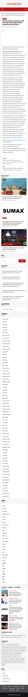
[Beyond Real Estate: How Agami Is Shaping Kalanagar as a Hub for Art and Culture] (14, 186)
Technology (11, 690)
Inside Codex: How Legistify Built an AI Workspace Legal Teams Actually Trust (11, 277)
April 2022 (4, 460)
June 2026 (4, 324)
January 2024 (5, 403)
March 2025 (5, 365)
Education (4, 511)
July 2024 (4, 387)
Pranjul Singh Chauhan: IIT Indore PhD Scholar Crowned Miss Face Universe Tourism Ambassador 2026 (13, 298)
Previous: (13, 161)
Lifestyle (23, 686)
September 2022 (6, 447)
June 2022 (4, 455)
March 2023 (5, 430)
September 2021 (6, 479)
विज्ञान (3, 576)
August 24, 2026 (14, 200)
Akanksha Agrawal (7, 26)
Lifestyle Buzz (5, 525)
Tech (3, 552)
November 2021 (6, 474)
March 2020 (5, 490)
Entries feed (5, 675)
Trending (4, 557)
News (3, 530)
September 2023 (6, 414)
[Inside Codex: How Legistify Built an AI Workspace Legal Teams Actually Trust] (4, 600)
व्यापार (3, 579)
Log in (3, 673)
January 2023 (5, 436)
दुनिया (3, 571)
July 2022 (4, 452)
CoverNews (11, 694)
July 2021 (4, 485)
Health (18, 688)
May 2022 (4, 458)
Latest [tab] (4, 587)
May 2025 (4, 360)
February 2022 (5, 466)
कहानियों (3, 563)
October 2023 (5, 411)
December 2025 (6, 340)
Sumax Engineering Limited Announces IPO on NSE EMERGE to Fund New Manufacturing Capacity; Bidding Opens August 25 (13, 223)
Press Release (10, 193)
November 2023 (6, 409)
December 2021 (6, 471)
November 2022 (6, 441)
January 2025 (5, 370)
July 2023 (4, 420)
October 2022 (5, 444)
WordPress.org (5, 681)
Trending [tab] (17, 587)
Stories (4, 549)
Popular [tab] (10, 587)
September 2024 (6, 381)
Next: (13, 168)
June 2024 (4, 390)
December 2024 (6, 373)
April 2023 (4, 428)
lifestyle (4, 522)
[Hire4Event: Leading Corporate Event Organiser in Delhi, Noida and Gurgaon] (14, 237)
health (3, 519)
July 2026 (4, 321)
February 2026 (5, 335)
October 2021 (5, 477)
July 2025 (4, 354)
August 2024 (5, 384)
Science (4, 544)
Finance (4, 516)
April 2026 (4, 330)
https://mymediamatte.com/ (16, 140)
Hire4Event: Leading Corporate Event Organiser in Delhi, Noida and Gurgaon (13, 248)
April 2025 (4, 362)
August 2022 (5, 450)
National (4, 527)
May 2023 (4, 425)
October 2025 (5, 346)
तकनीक (3, 568)
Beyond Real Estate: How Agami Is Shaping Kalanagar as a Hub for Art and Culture (12, 197)
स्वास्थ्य (3, 582)
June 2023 (4, 422)
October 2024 (5, 379)
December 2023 (6, 406)
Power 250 (4, 538)
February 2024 (5, 400)
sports (3, 546)
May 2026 (4, 327)
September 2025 (6, 349)
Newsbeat (4, 533)
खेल (3, 565)
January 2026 (5, 338)
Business (4, 18)
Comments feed (6, 678)
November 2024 (6, 376)
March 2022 (5, 463)
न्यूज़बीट (3, 574)
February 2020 (5, 493)
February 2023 (5, 433)
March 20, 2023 (14, 26)
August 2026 (5, 319)
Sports (17, 690)
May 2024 (4, 392)
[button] (2, 9)
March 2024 (5, 398)
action (3, 505)
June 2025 (4, 357)
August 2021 (5, 482)
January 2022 (5, 469)
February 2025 (5, 368)
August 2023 (5, 417)
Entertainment (5, 514)
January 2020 (5, 496)
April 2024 (4, 395)
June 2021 (4, 488)
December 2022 (6, 439)
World (3, 560)
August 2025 (5, 351)
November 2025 (6, 343)
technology (5, 555)
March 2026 (5, 332)
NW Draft (4, 535)
